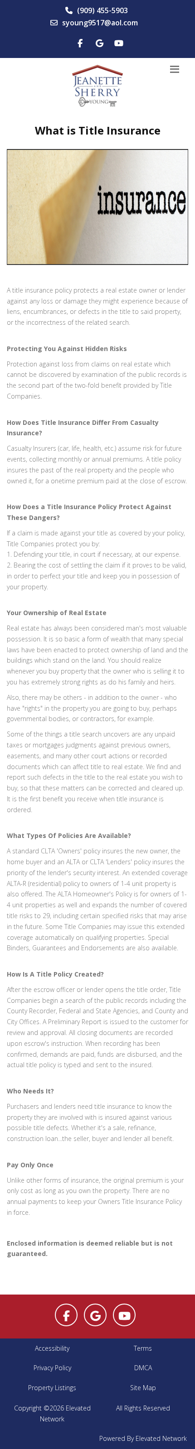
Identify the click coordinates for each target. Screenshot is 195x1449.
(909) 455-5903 (102, 10)
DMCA (143, 1367)
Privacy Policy (52, 1367)
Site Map (143, 1387)
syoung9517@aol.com (100, 23)
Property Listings (52, 1387)
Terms (143, 1348)
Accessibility (52, 1348)
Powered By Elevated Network (143, 1438)
